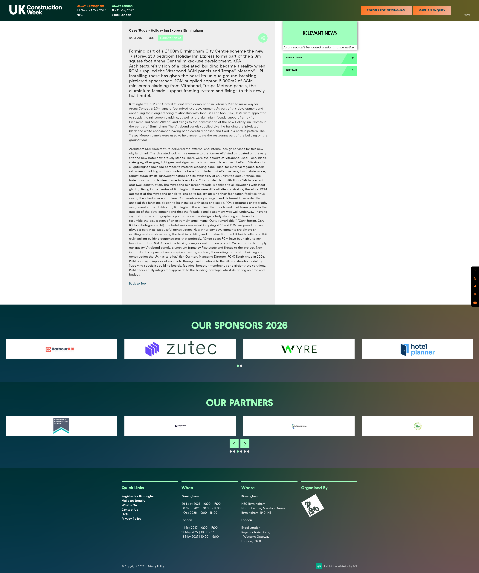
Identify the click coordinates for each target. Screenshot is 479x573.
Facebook (475, 286)
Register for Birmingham (139, 496)
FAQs (125, 514)
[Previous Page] (320, 58)
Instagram (475, 295)
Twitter (475, 278)
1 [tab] (238, 366)
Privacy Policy (131, 518)
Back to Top (137, 283)
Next (244, 443)
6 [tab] (248, 451)
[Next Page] (320, 71)
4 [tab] (241, 451)
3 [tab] (238, 451)
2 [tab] (241, 366)
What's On (129, 505)
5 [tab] (245, 451)
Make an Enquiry (133, 501)
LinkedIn (475, 270)
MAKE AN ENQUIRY (432, 10)
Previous (234, 443)
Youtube (475, 303)
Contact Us (130, 509)
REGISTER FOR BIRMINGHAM (386, 10)
